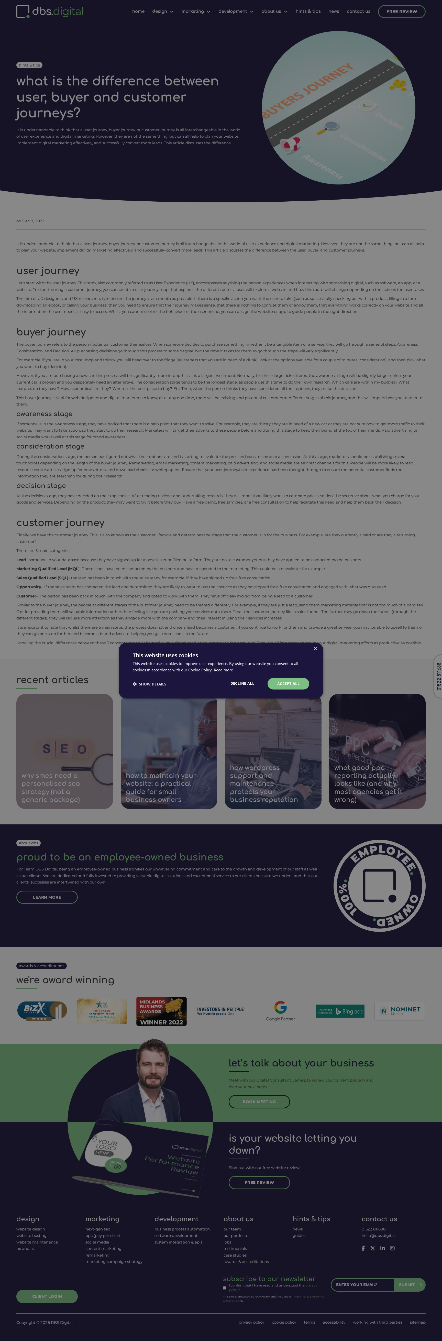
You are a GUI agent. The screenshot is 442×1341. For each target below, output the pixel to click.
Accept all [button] (288, 683)
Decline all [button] (242, 683)
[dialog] (221, 670)
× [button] (315, 648)
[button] (149, 683)
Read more (223, 669)
